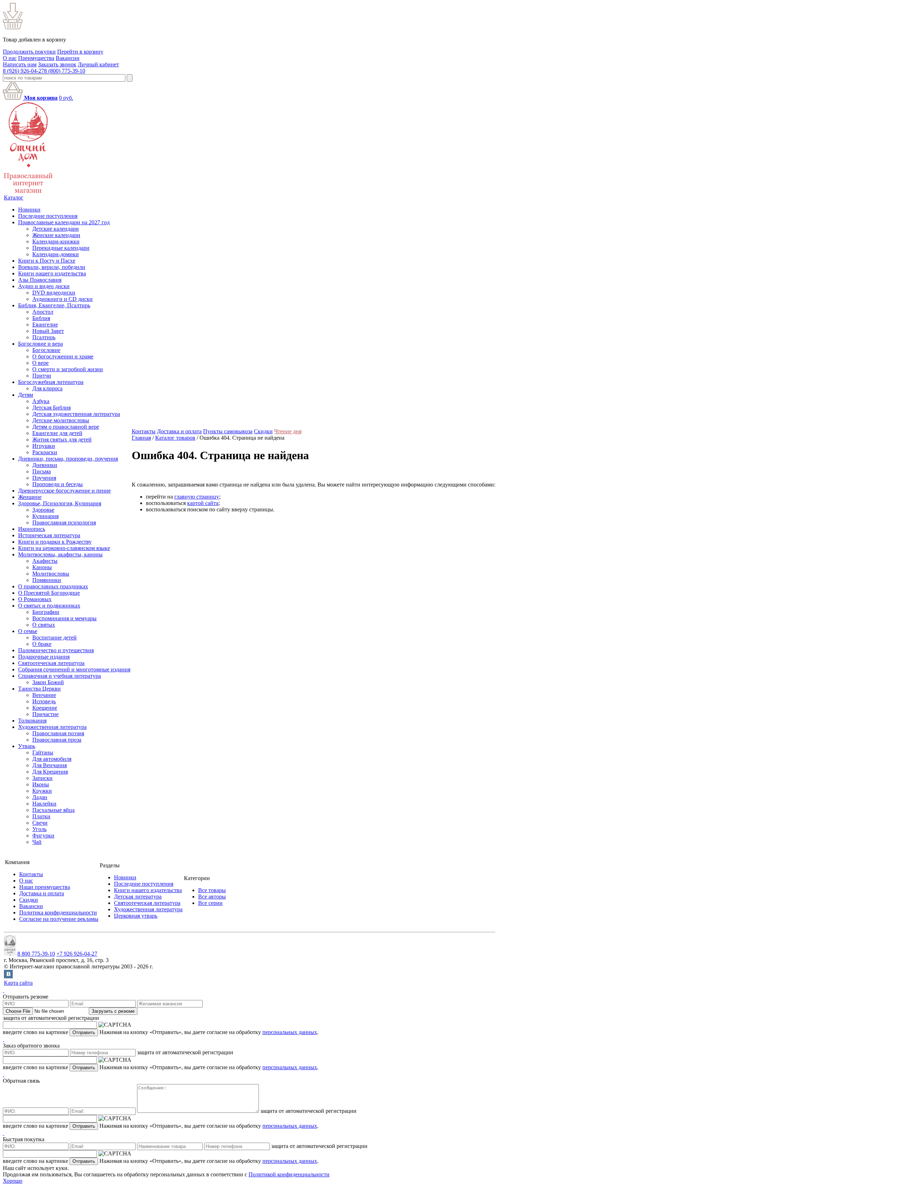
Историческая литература (49, 535)
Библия (41, 318)
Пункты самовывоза (227, 431)
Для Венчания (49, 765)
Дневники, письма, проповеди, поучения (68, 459)
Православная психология (64, 523)
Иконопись (31, 529)
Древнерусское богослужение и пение (64, 491)
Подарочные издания (44, 657)
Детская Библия (51, 408)
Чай (37, 842)
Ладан (39, 797)
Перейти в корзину (80, 52)
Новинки (29, 210)
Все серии (210, 903)
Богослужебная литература (50, 382)
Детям (25, 395)
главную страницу (196, 497)
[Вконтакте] (8, 976)
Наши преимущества (44, 887)
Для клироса (47, 388)
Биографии (45, 612)
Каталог (13, 197)
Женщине (30, 497)
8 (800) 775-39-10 (64, 71)
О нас (10, 58)
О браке (41, 644)
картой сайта (202, 503)
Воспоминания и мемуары (64, 618)
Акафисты (45, 561)
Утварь (26, 746)
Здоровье (43, 510)
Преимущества (36, 58)
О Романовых (34, 599)
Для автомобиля (51, 759)
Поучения (44, 478)
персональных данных (289, 1032)
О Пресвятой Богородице (49, 593)
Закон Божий (48, 682)
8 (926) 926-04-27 (23, 71)
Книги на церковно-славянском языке (64, 548)
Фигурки (43, 835)
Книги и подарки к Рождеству (55, 542)
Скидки (263, 431)
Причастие (45, 714)
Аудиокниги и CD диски (62, 299)
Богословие (46, 350)
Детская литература (138, 897)
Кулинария (45, 516)
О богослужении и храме (62, 356)
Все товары (212, 890)
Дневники (44, 465)
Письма (41, 471)
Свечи (40, 823)
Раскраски (44, 452)
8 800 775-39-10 (36, 954)
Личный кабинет (98, 64)
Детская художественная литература (76, 414)
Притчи (41, 376)
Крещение (44, 708)
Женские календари (56, 235)
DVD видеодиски (53, 293)
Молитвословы (50, 574)
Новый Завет (48, 331)
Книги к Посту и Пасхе (46, 261)
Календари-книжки (56, 241)
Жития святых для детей (62, 439)
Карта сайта (18, 983)
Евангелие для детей (57, 433)
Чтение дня (287, 431)
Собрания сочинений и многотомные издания (74, 669)
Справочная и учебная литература (59, 676)
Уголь (39, 829)
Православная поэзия (58, 733)
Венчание (44, 695)
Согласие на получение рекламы (58, 919)
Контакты (144, 431)
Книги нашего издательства (52, 273)
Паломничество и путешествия (56, 650)
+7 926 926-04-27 (76, 954)
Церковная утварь (135, 916)
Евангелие (45, 325)
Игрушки (43, 446)
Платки (41, 816)
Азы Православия (39, 280)
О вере (40, 363)
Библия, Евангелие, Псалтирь (54, 305)
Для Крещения (50, 772)
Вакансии (68, 58)
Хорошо (12, 1181)
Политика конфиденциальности (58, 913)
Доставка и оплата (179, 431)
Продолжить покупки (29, 52)
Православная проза (56, 740)
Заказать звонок (57, 64)
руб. (66, 98)
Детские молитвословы (60, 420)
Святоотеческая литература (51, 663)
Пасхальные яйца (53, 810)
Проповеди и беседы (57, 484)
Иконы (40, 784)
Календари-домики (55, 254)
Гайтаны (42, 752)
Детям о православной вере (65, 427)
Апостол (42, 312)
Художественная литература (52, 727)
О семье (27, 631)
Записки (42, 778)
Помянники (46, 580)
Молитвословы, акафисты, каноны (60, 554)
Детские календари (55, 229)
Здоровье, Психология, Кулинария (59, 503)
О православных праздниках (53, 586)
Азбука (40, 401)
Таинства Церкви (39, 689)
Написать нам (20, 64)
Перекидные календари (60, 248)
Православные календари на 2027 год (64, 222)
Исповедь (44, 701)
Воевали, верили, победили (51, 267)
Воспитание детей (54, 637)
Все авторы (212, 897)
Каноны (42, 567)
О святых (43, 625)
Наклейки (44, 804)
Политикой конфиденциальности (289, 1174)
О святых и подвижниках (49, 606)
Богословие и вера (40, 344)
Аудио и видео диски (44, 286)
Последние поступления (47, 216)
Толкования (32, 721)
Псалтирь (43, 337)
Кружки (42, 791)
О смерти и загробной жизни (67, 369)
